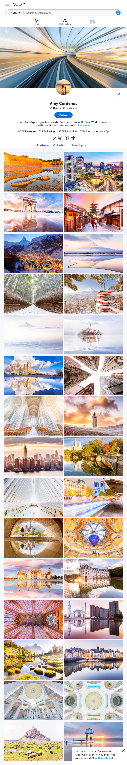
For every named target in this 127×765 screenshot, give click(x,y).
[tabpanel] (63, 456)
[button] (118, 12)
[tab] (44, 145)
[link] (33, 171)
